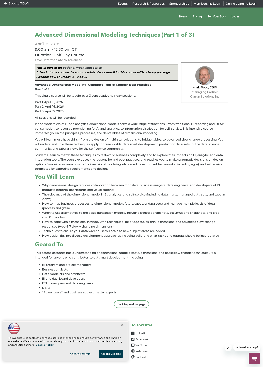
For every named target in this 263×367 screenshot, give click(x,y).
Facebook (141, 339)
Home (183, 16)
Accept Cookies (111, 353)
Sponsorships (179, 3)
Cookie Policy (44, 344)
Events (123, 3)
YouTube (141, 345)
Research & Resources (148, 3)
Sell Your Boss (217, 16)
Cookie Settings (80, 353)
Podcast (140, 357)
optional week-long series (82, 67)
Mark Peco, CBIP (205, 87)
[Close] (122, 325)
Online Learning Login (241, 3)
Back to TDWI (18, 3)
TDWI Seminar (33, 16)
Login (235, 16)
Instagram (141, 351)
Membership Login (207, 3)
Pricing (197, 16)
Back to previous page (131, 304)
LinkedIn (140, 333)
